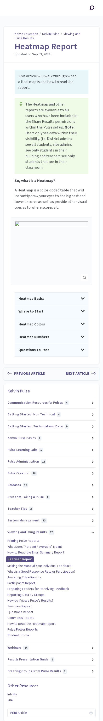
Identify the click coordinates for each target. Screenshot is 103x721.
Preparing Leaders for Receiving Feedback (38, 589)
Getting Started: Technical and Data (37, 426)
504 (9, 700)
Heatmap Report (46, 46)
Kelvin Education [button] (20, 3)
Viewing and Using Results (30, 532)
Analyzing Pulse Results (24, 577)
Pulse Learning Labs (24, 449)
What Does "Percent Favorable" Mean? (34, 546)
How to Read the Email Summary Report (35, 552)
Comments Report (20, 617)
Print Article (18, 712)
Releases (17, 485)
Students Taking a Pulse (27, 497)
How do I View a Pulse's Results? (30, 600)
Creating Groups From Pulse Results (36, 671)
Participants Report (21, 583)
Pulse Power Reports (22, 629)
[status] (51, 82)
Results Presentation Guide (30, 659)
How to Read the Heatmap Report (31, 623)
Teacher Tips (19, 508)
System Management (26, 520)
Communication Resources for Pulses (37, 402)
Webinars (17, 647)
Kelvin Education (26, 34)
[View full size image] (51, 251)
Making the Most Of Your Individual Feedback (39, 566)
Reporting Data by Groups (26, 594)
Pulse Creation (21, 473)
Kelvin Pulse (50, 34)
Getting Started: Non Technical (33, 414)
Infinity (12, 694)
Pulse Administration (26, 461)
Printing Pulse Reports (23, 540)
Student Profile (18, 635)
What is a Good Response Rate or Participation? (41, 571)
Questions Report (20, 612)
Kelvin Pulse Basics (23, 438)
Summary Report (19, 606)
